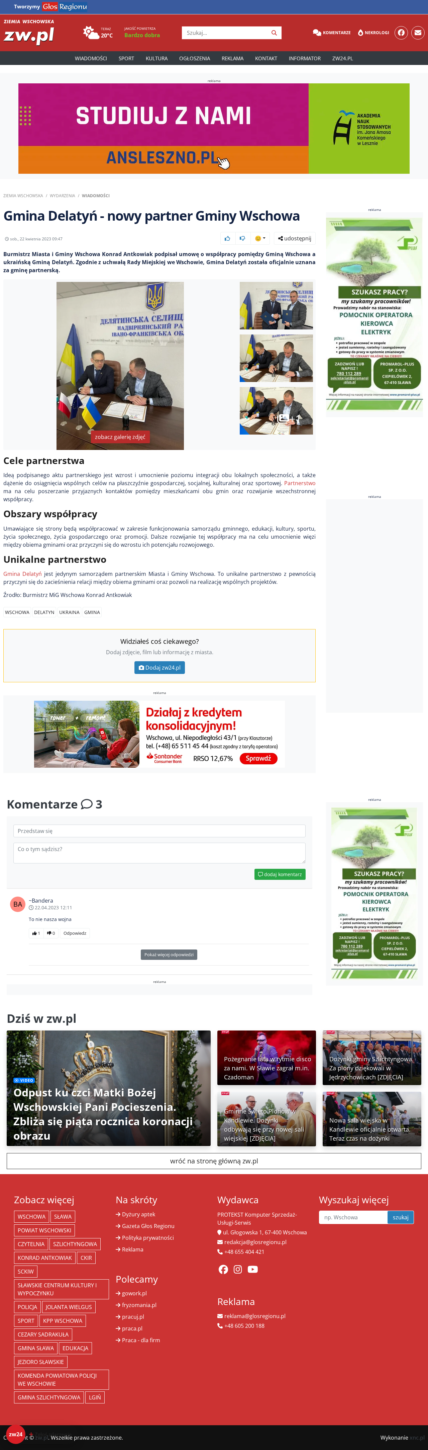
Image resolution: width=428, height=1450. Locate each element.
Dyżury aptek (138, 1214)
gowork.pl (134, 1293)
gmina (92, 612)
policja (27, 1307)
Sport (126, 58)
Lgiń (95, 1397)
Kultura (157, 58)
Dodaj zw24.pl (163, 667)
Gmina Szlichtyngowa (49, 1397)
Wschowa (17, 612)
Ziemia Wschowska (23, 196)
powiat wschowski (44, 1230)
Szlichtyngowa (75, 1244)
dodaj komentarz (282, 874)
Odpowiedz (75, 933)
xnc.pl (417, 1437)
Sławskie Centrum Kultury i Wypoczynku (57, 1289)
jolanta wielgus (69, 1307)
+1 (295, 418)
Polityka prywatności (148, 1237)
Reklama (232, 58)
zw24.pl (342, 58)
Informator (305, 58)
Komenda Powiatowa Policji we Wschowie (57, 1379)
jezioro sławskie (41, 1362)
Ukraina (69, 612)
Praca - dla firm (141, 1340)
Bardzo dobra (142, 35)
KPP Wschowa (62, 1320)
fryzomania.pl (139, 1305)
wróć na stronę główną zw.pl (214, 1160)
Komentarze (337, 32)
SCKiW (26, 1271)
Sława (63, 1216)
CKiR (86, 1258)
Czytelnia (31, 1244)
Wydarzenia (62, 196)
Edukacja (75, 1348)
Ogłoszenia (194, 58)
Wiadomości (91, 58)
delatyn (44, 612)
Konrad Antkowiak (45, 1258)
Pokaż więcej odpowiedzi (169, 954)
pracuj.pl (133, 1316)
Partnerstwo (300, 483)
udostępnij (297, 238)
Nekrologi (377, 32)
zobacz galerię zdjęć (120, 437)
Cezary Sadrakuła (43, 1334)
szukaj (401, 1217)
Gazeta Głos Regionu (148, 1226)
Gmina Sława (36, 1348)
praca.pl (132, 1328)
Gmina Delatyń (22, 574)
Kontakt (266, 58)
